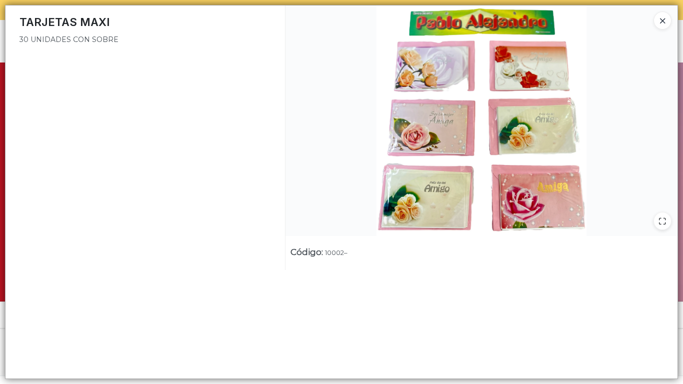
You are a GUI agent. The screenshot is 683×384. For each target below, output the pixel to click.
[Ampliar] (663, 221)
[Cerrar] (663, 21)
